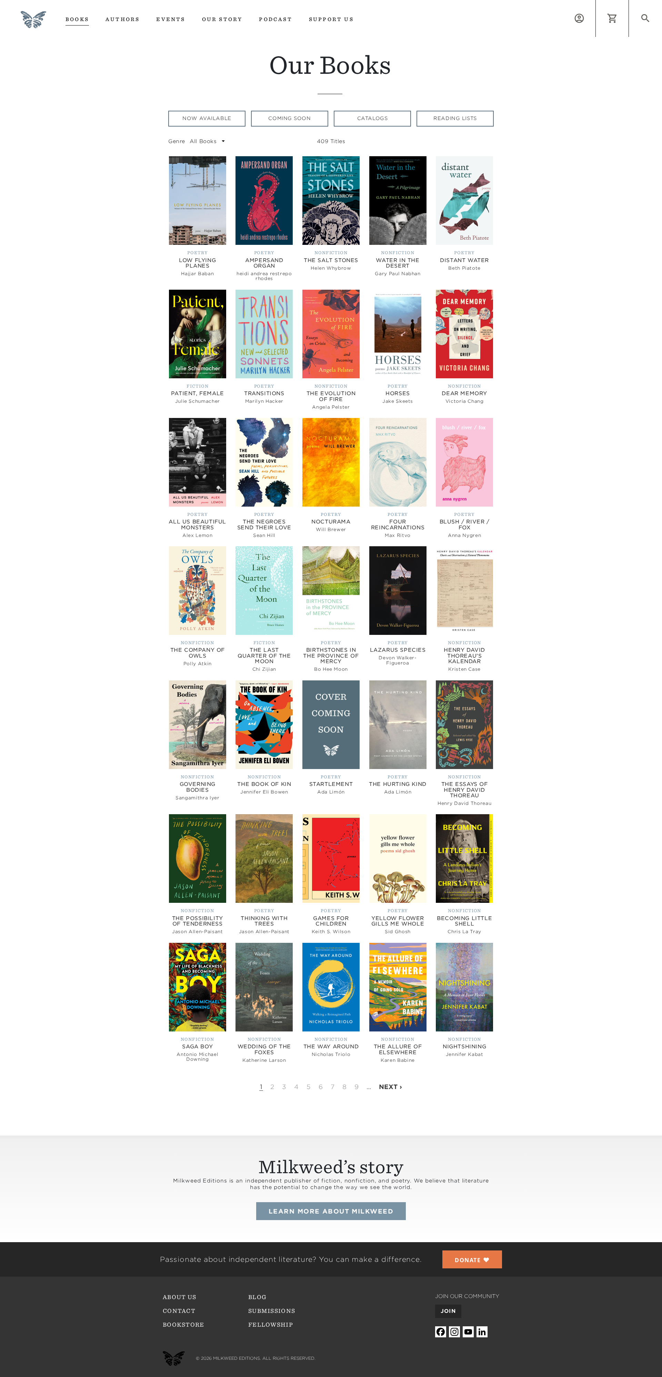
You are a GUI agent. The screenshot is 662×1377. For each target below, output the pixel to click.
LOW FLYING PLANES (197, 263)
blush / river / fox (465, 525)
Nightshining (464, 1047)
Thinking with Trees (264, 921)
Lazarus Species (398, 650)
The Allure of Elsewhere (398, 1050)
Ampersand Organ (264, 263)
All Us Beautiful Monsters (197, 525)
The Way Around (331, 1047)
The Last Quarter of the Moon (264, 656)
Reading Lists (455, 118)
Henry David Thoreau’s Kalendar (464, 656)
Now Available (206, 118)
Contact (179, 1311)
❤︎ (472, 1260)
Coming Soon (289, 118)
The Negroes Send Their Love (264, 525)
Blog (257, 1297)
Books (77, 19)
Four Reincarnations (397, 525)
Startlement (331, 784)
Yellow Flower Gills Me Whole (397, 921)
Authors (123, 19)
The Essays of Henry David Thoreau (464, 790)
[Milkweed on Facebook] (440, 1332)
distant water (464, 260)
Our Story (222, 19)
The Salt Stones (331, 260)
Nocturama (330, 522)
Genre (176, 141)
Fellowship (270, 1324)
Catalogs (372, 118)
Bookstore (183, 1324)
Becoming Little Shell (464, 921)
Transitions (264, 393)
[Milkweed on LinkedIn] (482, 1332)
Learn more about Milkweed (331, 1211)
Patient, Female (197, 393)
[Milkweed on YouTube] (468, 1332)
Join (448, 1311)
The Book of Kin (264, 784)
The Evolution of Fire (331, 396)
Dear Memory (464, 393)
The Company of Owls (197, 653)
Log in (595, 4)
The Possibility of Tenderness (197, 921)
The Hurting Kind (398, 784)
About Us (179, 1297)
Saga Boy (197, 1047)
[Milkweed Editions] (33, 24)
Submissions (271, 1311)
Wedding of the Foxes (264, 1050)
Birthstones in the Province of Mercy (331, 656)
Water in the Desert (397, 263)
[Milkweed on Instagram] (454, 1332)
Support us (331, 19)
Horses (397, 393)
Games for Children (331, 921)
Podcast (275, 19)
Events (170, 19)
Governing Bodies (197, 787)
